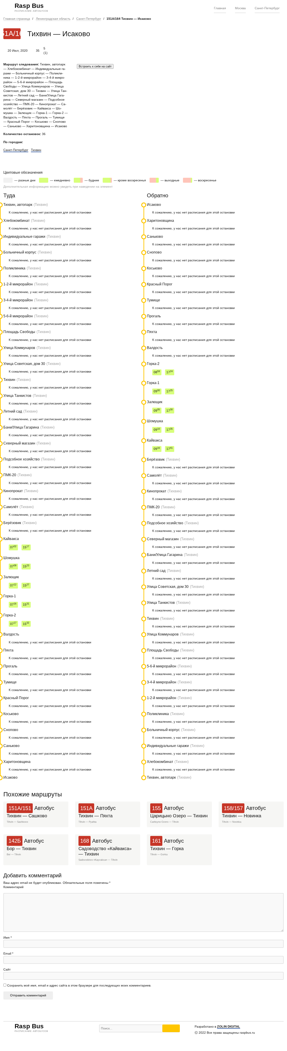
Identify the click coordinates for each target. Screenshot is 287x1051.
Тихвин (36, 150)
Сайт (7, 969)
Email (8, 953)
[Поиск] (171, 1028)
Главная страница (16, 18)
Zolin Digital (228, 1026)
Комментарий (13, 887)
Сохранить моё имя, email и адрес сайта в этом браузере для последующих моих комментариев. (79, 985)
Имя (7, 937)
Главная (220, 8)
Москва (240, 8)
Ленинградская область (53, 18)
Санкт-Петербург (267, 8)
